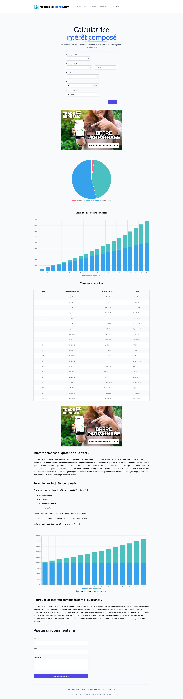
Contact (108, 694)
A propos (102, 694)
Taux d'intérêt (70, 73)
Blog (124, 7)
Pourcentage (104, 7)
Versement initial (71, 55)
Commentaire (38, 657)
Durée (68, 82)
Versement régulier (72, 64)
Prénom (36, 639)
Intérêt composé (80, 7)
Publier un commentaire (61, 676)
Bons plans (115, 7)
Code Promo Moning (108, 689)
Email (35, 648)
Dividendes (92, 7)
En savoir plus (91, 48)
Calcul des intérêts (72, 91)
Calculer (112, 102)
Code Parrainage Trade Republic (90, 689)
